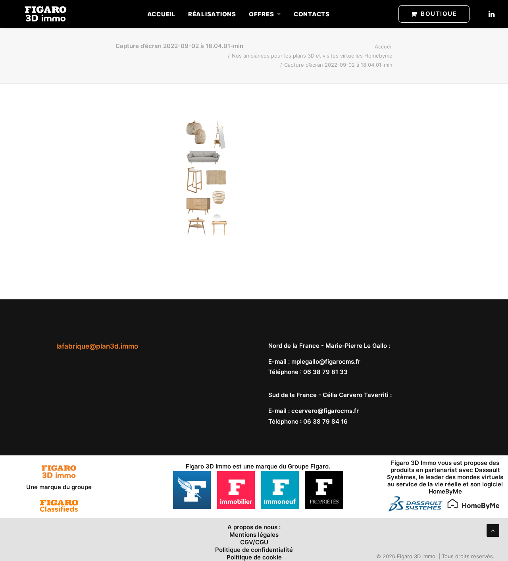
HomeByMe (445, 491)
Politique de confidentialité (254, 549)
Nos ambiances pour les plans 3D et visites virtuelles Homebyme (312, 55)
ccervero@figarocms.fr (325, 410)
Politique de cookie (254, 557)
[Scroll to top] (493, 530)
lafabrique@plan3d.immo (97, 346)
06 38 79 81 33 (325, 372)
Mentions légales (254, 534)
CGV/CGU (254, 542)
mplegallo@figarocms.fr (325, 361)
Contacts (312, 14)
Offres (261, 14)
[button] (491, 14)
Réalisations (212, 14)
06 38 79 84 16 (325, 421)
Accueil (161, 14)
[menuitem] (161, 14)
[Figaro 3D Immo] (45, 14)
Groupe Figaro (308, 466)
